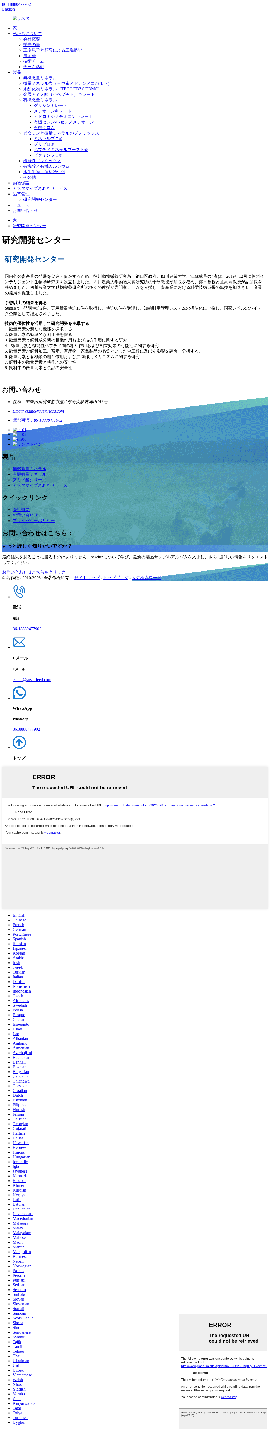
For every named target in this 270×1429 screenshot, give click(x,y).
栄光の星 (31, 44)
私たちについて (27, 33)
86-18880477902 (16, 4)
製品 (17, 72)
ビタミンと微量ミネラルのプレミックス (61, 133)
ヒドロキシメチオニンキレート (63, 116)
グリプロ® (44, 144)
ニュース (21, 205)
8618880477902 (26, 729)
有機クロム (44, 127)
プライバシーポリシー (34, 520)
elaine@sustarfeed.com (32, 679)
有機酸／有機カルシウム (46, 166)
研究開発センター (40, 199)
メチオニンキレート (53, 111)
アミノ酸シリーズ (29, 480)
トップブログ (115, 577)
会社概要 (31, 39)
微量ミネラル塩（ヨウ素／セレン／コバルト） (67, 83)
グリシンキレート (51, 105)
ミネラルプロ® (48, 138)
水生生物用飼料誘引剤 (44, 172)
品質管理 (21, 194)
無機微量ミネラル (40, 78)
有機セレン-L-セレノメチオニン (64, 122)
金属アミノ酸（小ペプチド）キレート (59, 94)
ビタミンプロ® (48, 155)
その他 (29, 177)
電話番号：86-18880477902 (37, 420)
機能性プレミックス (42, 160)
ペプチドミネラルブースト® (61, 149)
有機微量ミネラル (40, 100)
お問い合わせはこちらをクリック (33, 572)
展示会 (29, 55)
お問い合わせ (25, 210)
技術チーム (33, 61)
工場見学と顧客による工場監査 (52, 50)
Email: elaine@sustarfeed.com (38, 411)
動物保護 (21, 183)
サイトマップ (87, 577)
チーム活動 (33, 66)
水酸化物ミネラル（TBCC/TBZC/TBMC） (62, 89)
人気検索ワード (146, 577)
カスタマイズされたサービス (40, 188)
